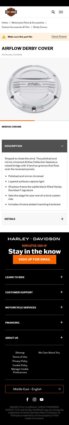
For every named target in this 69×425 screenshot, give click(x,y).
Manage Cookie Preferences (19, 371)
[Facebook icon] (27, 399)
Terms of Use (20, 356)
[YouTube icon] (41, 399)
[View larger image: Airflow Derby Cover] (34, 89)
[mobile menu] (60, 12)
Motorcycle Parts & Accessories (28, 22)
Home (5, 22)
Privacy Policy (19, 361)
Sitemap (20, 352)
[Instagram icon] (34, 399)
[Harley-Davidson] (34, 239)
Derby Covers (40, 27)
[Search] (53, 12)
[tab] (17, 120)
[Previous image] (7, 89)
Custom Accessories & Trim (16, 27)
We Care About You (49, 352)
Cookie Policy (20, 365)
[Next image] (61, 89)
